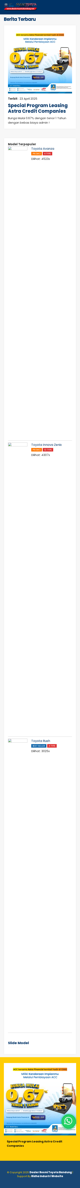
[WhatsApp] (69, 1121)
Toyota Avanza (42, 148)
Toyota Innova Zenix (46, 445)
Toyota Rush (40, 741)
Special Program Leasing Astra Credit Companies (38, 108)
